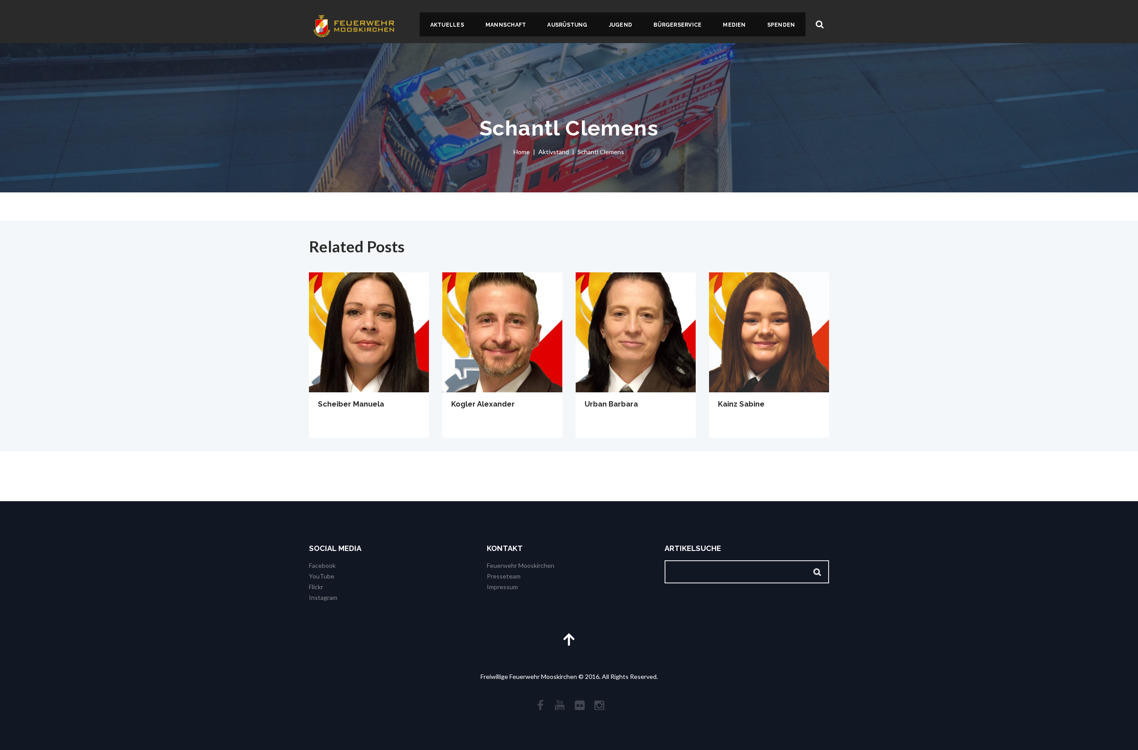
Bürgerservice (677, 25)
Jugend (620, 25)
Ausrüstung (567, 25)
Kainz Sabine (741, 403)
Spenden (781, 25)
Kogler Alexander (483, 403)
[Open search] (820, 24)
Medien (734, 25)
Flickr (316, 586)
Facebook (322, 565)
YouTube (321, 576)
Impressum (502, 586)
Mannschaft (505, 25)
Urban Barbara (611, 403)
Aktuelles (447, 25)
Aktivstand (553, 152)
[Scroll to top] (569, 639)
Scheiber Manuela (351, 403)
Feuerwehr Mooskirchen (520, 565)
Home (521, 152)
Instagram (323, 597)
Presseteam (504, 576)
